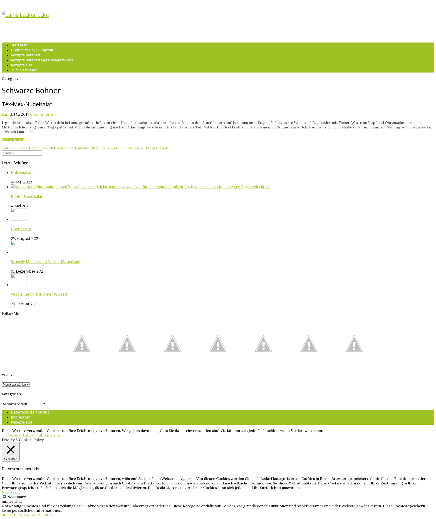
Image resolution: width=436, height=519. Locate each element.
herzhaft (22, 148)
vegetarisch (158, 148)
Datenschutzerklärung (30, 412)
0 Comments (42, 114)
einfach (8, 148)
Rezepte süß (21, 65)
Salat (68, 148)
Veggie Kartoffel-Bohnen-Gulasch (39, 294)
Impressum (20, 417)
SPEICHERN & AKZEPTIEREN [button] (27, 515)
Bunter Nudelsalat (26, 196)
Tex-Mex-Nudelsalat (27, 104)
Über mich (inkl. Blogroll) (32, 50)
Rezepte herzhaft (25, 55)
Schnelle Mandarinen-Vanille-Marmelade (45, 261)
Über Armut (21, 228)
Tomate (112, 148)
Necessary (16, 496)
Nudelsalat (54, 148)
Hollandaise (21, 172)
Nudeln (37, 148)
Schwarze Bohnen (89, 148)
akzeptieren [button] (49, 435)
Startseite (19, 45)
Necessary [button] (11, 492)
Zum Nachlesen (24, 70)
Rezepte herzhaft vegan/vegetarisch (42, 60)
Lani (5, 114)
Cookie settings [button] (19, 435)
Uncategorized (133, 148)
